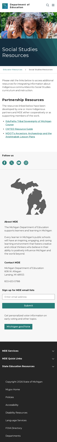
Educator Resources (12, 70)
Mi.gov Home (13, 389)
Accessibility (12, 405)
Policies (10, 397)
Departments (13, 436)
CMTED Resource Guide (19, 129)
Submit (28, 305)
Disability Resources (16, 412)
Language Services (16, 420)
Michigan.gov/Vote (18, 326)
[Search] (47, 5)
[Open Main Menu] (53, 5)
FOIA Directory (14, 428)
